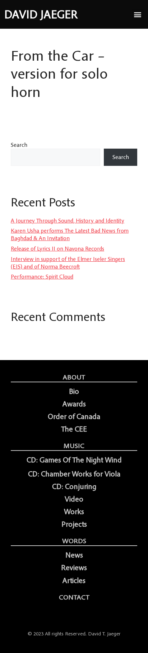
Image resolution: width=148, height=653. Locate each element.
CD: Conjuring (74, 486)
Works (74, 511)
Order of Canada (74, 416)
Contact (74, 597)
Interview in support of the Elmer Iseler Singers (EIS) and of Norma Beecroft (68, 262)
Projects (74, 524)
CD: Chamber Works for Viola (74, 474)
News (74, 555)
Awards (74, 404)
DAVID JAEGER (41, 14)
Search (19, 144)
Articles (74, 580)
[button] (138, 14)
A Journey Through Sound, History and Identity (67, 220)
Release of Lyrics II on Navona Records (57, 248)
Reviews (74, 567)
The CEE (74, 429)
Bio (74, 391)
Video (74, 499)
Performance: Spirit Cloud (42, 276)
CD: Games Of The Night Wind (74, 460)
